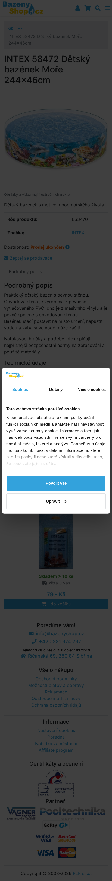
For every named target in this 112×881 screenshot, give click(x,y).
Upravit (53, 501)
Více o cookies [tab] (92, 389)
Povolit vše (56, 483)
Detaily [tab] (56, 389)
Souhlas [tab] (20, 389)
